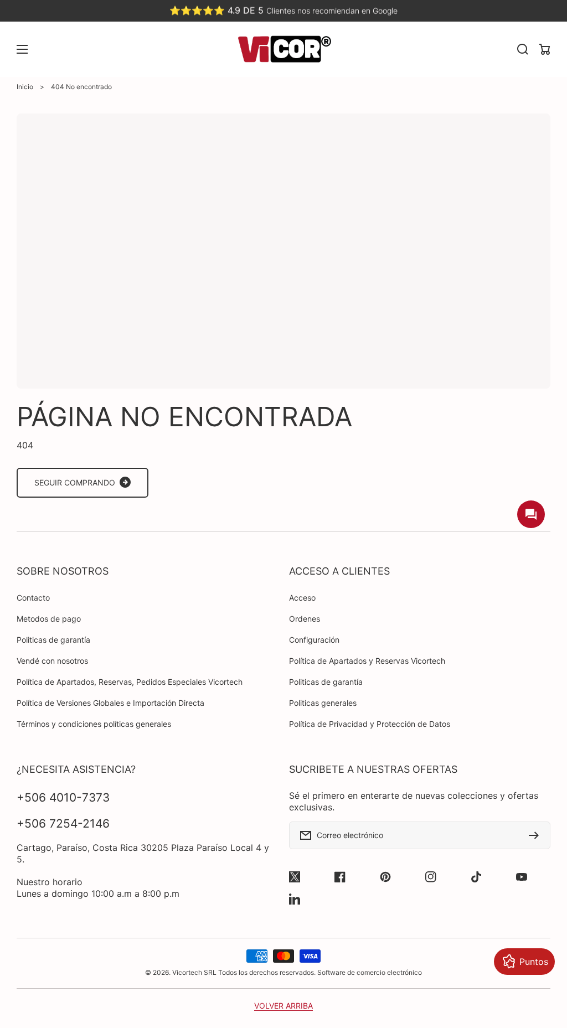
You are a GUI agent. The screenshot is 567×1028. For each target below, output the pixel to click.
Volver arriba (283, 1005)
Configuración (314, 639)
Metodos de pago (49, 618)
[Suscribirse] (536, 835)
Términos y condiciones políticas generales (94, 724)
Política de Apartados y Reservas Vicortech (367, 660)
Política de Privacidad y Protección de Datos (369, 724)
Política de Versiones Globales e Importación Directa (110, 702)
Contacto (33, 597)
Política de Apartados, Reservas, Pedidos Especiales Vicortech (130, 681)
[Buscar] (523, 49)
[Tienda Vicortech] (283, 49)
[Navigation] (22, 49)
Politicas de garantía (53, 639)
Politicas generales (323, 702)
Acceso (302, 597)
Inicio (25, 86)
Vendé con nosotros (52, 660)
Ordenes (304, 618)
